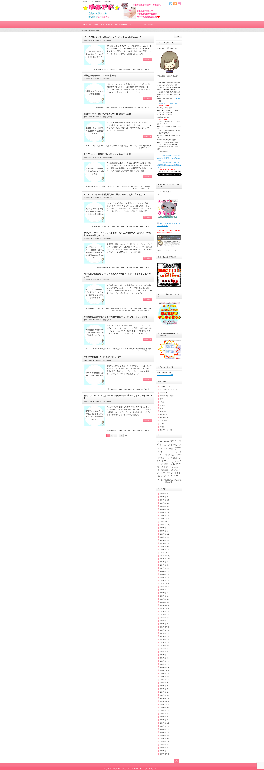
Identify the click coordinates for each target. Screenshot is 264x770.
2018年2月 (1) (164, 748)
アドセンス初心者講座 (167, 396)
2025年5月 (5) (164, 540)
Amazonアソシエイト (102, 69)
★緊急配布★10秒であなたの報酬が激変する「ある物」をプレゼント (116, 317)
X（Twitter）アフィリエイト (139, 226)
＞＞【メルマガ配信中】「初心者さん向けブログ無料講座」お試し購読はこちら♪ (168, 158)
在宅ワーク (144, 148)
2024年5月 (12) (164, 571)
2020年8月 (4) (164, 676)
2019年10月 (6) (164, 704)
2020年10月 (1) (164, 670)
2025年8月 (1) (164, 531)
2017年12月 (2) (164, 754)
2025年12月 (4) (164, 518)
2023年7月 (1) (164, 593)
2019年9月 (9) (164, 707)
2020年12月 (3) (164, 664)
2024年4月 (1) (164, 574)
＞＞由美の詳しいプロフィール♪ (167, 103)
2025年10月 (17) (165, 525)
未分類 (162, 427)
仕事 (130, 186)
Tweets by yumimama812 (165, 375)
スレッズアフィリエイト (116, 146)
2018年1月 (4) (164, 751)
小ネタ (162, 423)
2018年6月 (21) (164, 741)
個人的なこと (136, 186)
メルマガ (141, 146)
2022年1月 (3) (164, 624)
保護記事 (163, 411)
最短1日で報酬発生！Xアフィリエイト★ (126, 26)
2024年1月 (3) (164, 580)
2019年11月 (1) (164, 701)
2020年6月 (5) (164, 683)
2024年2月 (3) (164, 577)
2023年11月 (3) (164, 587)
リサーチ (175, 467)
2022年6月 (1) (164, 614)
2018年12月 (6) (164, 726)
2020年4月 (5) (164, 689)
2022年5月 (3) (164, 618)
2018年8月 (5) (164, 735)
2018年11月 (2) (164, 729)
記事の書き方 (167, 480)
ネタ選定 (165, 464)
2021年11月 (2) (164, 630)
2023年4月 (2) (164, 602)
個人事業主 (163, 414)
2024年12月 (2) (164, 552)
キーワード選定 (115, 308)
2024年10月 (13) (165, 559)
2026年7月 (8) (164, 497)
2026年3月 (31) (164, 509)
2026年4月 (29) (164, 506)
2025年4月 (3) (164, 543)
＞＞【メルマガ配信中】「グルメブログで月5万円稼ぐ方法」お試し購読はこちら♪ (169, 165)
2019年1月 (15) (164, 723)
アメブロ (119, 69)
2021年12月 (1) (164, 627)
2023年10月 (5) (164, 590)
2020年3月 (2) (164, 692)
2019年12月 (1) (164, 698)
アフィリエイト (112, 69)
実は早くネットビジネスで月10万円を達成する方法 (107, 114)
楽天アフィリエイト (134, 69)
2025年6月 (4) (164, 537)
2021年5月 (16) (164, 648)
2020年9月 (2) (164, 673)
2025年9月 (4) (164, 528)
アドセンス (114, 107)
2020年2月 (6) (164, 695)
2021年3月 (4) (164, 655)
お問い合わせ (148, 24)
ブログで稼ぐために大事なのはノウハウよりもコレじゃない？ (112, 37)
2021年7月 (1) (164, 642)
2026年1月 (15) (164, 515)
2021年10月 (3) (164, 633)
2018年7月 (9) (164, 738)
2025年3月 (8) (164, 546)
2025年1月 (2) (164, 549)
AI (94, 226)
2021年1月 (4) (164, 661)
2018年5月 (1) (164, 745)
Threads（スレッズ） (166, 386)
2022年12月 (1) (164, 605)
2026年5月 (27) (164, 503)
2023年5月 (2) (164, 599)
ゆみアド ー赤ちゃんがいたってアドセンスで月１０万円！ (131, 769)
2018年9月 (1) (164, 732)
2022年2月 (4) (164, 621)
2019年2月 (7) (164, 720)
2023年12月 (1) (164, 583)
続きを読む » (147, 59)
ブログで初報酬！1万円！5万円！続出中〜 (103, 357)
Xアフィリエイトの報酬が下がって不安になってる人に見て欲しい (114, 194)
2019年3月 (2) (164, 717)
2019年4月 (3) (164, 714)
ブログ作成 (126, 69)
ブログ (145, 69)
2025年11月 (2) (164, 521)
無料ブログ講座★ (87, 26)
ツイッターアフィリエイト (131, 146)
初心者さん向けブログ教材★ (103, 24)
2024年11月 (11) (165, 556)
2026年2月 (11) (164, 512)
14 (121, 435)
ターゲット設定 (172, 458)
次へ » (126, 435)
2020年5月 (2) (164, 686)
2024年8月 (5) (164, 565)
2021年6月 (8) (164, 645)
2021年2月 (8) (164, 658)
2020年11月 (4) (164, 667)
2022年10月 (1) (164, 608)
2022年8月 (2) (164, 611)
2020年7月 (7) (164, 679)
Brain (165, 445)
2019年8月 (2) (164, 710)
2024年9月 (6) (164, 562)
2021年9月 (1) (164, 636)
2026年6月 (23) (164, 500)
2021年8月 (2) (164, 639)
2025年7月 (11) (164, 534)
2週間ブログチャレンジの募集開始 (100, 75)
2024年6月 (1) (164, 568)
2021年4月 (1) (164, 652)
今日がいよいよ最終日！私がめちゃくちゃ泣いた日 (107, 154)
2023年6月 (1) (164, 596)
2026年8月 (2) (164, 494)
